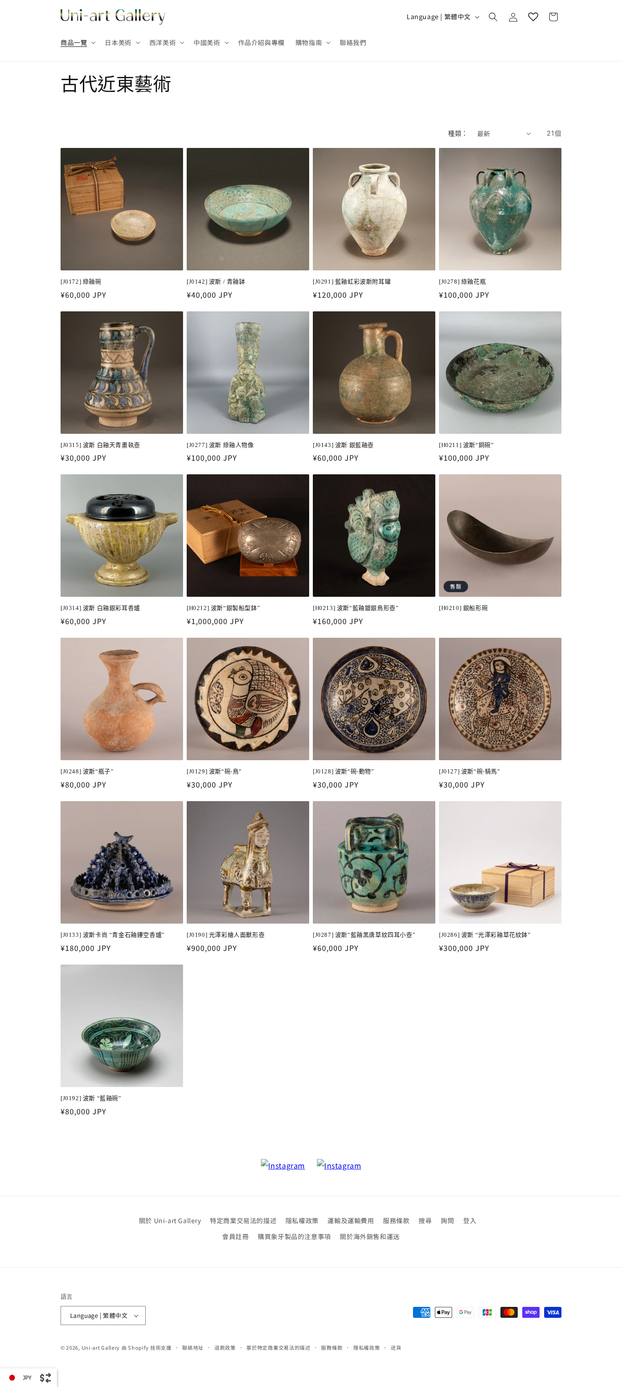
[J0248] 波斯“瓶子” (87, 771)
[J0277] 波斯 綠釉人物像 (220, 445)
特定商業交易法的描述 (243, 1220)
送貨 (396, 1347)
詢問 (447, 1220)
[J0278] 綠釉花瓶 (462, 281)
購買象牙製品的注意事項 (294, 1236)
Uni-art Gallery (101, 1347)
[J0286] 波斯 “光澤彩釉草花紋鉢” (485, 934)
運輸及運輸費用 (350, 1220)
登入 (469, 1220)
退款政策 (225, 1347)
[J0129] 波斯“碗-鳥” (214, 771)
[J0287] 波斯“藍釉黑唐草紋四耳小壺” (364, 934)
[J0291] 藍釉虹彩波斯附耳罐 (352, 281)
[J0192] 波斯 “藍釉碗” (91, 1098)
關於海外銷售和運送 (369, 1236)
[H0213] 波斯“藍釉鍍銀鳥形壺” (355, 608)
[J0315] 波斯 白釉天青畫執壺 (100, 445)
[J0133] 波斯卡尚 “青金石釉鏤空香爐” (113, 934)
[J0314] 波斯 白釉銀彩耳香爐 (100, 608)
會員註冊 (235, 1236)
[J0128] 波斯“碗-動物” (343, 771)
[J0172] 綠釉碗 (81, 281)
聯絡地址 (193, 1347)
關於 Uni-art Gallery (170, 1220)
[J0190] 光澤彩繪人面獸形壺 (226, 934)
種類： (458, 133)
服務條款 (396, 1220)
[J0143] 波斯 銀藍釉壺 (343, 445)
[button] (77, 42)
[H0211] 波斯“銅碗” (466, 445)
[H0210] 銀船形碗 (463, 608)
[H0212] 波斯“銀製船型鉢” (223, 608)
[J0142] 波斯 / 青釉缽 (216, 281)
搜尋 (425, 1220)
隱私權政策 (302, 1220)
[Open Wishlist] (533, 17)
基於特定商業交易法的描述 (278, 1347)
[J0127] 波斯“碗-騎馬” (469, 771)
